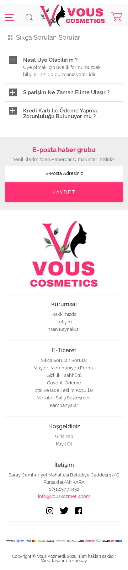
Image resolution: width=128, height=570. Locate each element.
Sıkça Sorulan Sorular (64, 360)
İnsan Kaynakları (64, 329)
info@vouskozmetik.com (64, 496)
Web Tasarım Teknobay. (64, 561)
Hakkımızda (64, 314)
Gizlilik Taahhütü (64, 375)
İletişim (64, 321)
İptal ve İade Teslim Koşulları (64, 390)
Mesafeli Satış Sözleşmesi (64, 397)
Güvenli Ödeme (64, 382)
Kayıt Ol (64, 444)
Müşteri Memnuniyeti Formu (64, 367)
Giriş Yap (64, 436)
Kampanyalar (64, 405)
